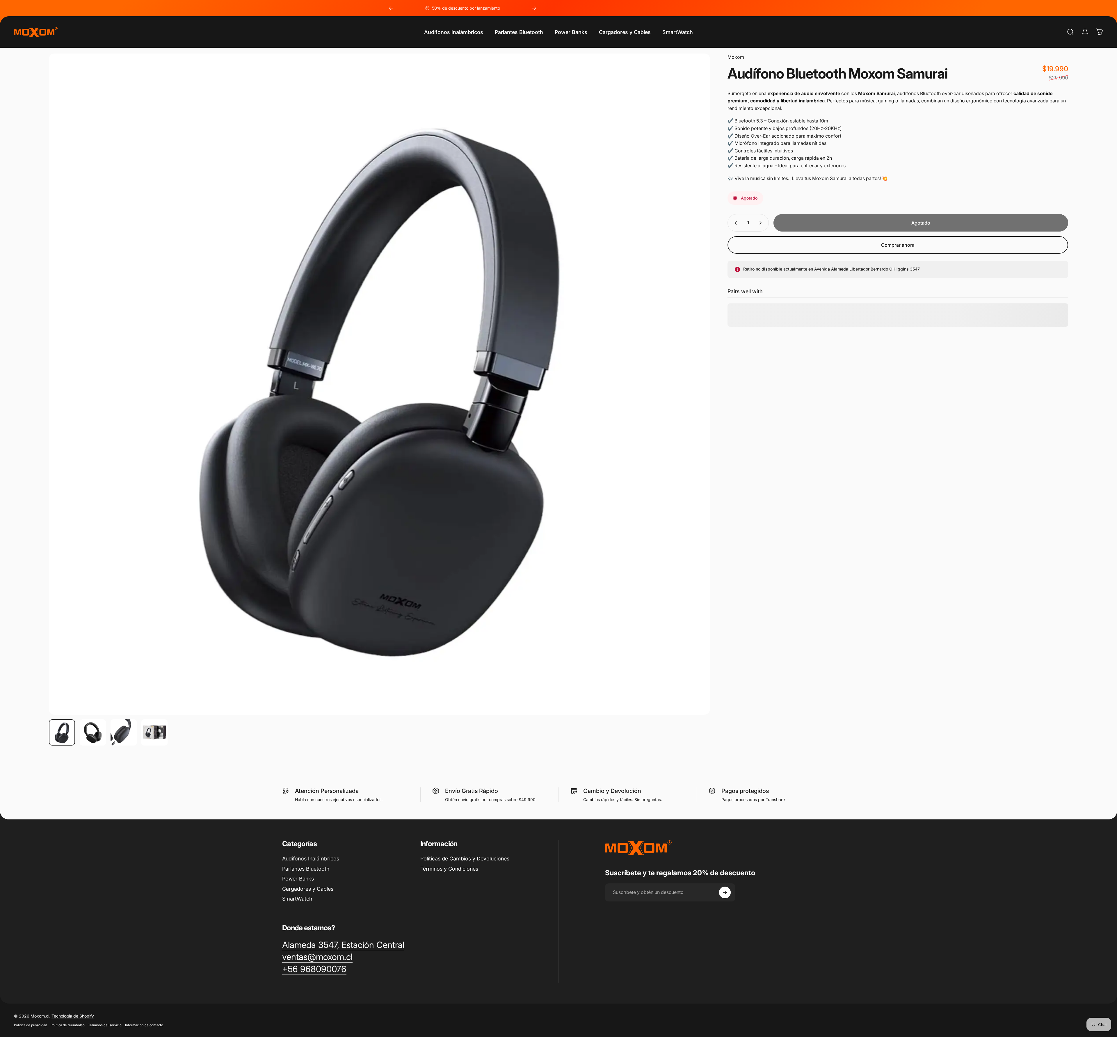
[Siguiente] (534, 8)
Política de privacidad (30, 1025)
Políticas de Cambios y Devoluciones (464, 858)
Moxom (736, 57)
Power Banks (298, 879)
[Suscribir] (725, 892)
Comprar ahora (898, 245)
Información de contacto (144, 1025)
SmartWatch (297, 899)
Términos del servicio (105, 1025)
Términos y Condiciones (449, 869)
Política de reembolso (68, 1025)
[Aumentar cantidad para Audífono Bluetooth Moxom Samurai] (762, 222)
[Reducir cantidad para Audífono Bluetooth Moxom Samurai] (734, 222)
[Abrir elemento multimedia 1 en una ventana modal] (379, 384)
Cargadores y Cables (307, 889)
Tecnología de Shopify (72, 1015)
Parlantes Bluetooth (305, 869)
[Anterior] (391, 8)
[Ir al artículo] (62, 732)
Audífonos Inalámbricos (310, 858)
